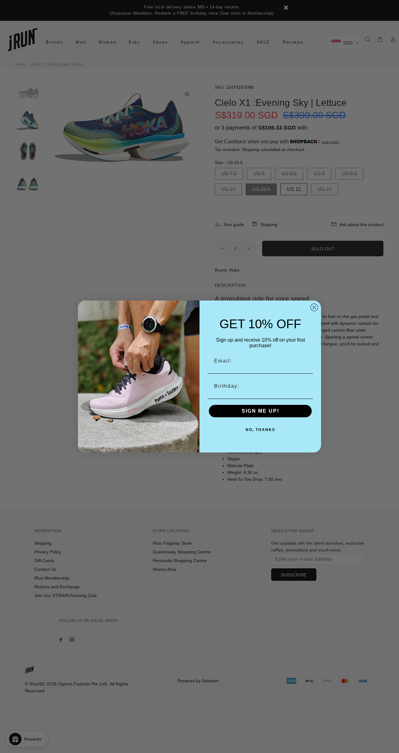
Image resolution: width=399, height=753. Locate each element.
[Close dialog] (314, 307)
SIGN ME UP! (260, 411)
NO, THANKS (260, 430)
